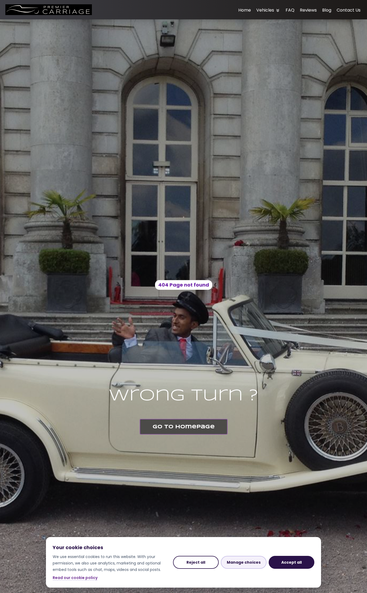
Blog (326, 10)
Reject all (195, 562)
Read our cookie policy (75, 577)
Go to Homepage (184, 427)
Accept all (291, 562)
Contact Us (349, 10)
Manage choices (244, 562)
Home (244, 10)
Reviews (308, 10)
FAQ (290, 10)
